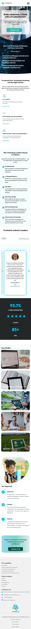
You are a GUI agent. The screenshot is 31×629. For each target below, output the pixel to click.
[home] (7, 3)
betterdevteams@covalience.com (12, 595)
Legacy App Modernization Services (10, 573)
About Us (4, 580)
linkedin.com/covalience (9, 600)
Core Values (4, 584)
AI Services (4, 565)
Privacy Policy (15, 621)
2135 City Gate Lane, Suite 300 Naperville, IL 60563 (16, 592)
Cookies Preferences (15, 619)
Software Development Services (9, 567)
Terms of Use (15, 624)
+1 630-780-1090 (8, 597)
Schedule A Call (14, 30)
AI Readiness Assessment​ (8, 571)
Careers (4, 586)
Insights (3, 578)
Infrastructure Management (8, 569)
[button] (27, 3)
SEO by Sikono (15, 626)
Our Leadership (5, 582)
